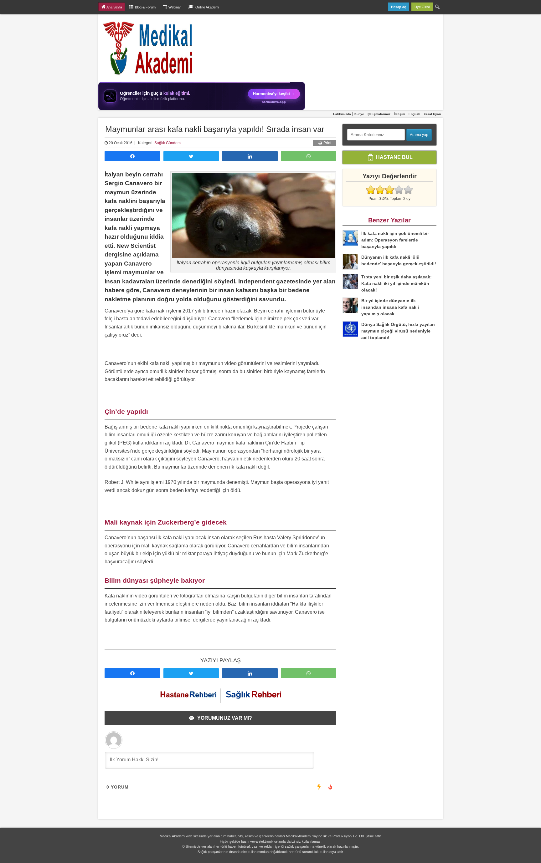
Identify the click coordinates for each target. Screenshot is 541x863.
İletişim (399, 114)
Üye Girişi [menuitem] (422, 7)
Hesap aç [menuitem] (398, 7)
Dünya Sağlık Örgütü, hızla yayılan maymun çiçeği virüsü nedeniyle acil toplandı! (398, 331)
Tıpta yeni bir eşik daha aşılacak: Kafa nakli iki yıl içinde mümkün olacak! (396, 283)
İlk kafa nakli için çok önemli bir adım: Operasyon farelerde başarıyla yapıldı (395, 240)
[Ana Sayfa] (148, 48)
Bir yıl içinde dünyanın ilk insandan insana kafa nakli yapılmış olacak (390, 307)
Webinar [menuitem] (174, 7)
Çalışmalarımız (379, 114)
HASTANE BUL (394, 157)
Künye (359, 114)
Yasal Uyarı (432, 114)
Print (326, 143)
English (414, 114)
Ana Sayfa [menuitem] (114, 7)
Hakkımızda (342, 114)
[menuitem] (438, 7)
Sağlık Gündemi (168, 143)
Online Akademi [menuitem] (207, 7)
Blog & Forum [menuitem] (145, 7)
